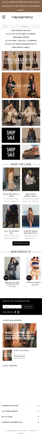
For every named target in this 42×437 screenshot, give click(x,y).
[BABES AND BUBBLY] (7, 355)
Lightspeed (21, 433)
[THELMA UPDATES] (20, 335)
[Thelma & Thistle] (26, 17)
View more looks (21, 243)
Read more (19, 356)
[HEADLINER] (21, 61)
